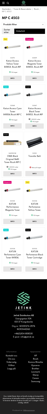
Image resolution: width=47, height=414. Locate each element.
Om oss (11, 359)
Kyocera (35, 366)
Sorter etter (7, 31)
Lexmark (35, 372)
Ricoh (35, 359)
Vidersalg (11, 362)
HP (35, 356)
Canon (35, 378)
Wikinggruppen (29, 410)
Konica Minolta (35, 362)
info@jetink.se (27, 337)
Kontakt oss (11, 356)
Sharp (36, 375)
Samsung (35, 382)
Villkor (11, 366)
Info (12, 78)
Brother (35, 369)
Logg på (11, 369)
